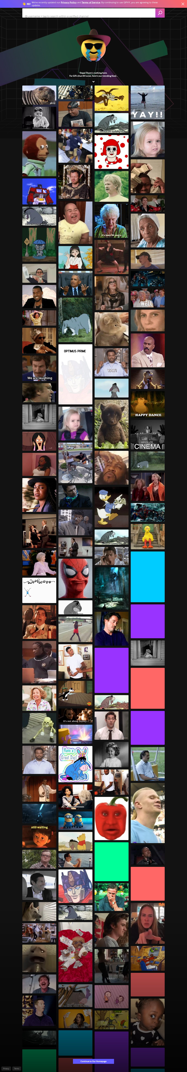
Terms (16, 1068)
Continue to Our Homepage (93, 1061)
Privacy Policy (69, 2)
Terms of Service (91, 2)
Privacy (6, 1068)
